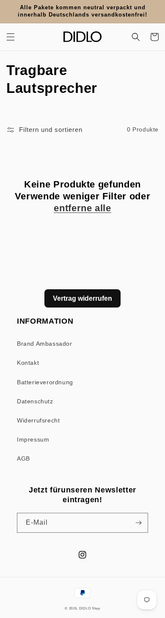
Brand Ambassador (44, 343)
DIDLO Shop (89, 608)
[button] (10, 37)
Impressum (33, 439)
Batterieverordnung (45, 382)
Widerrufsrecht (38, 420)
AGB (23, 458)
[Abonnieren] (138, 523)
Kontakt (28, 362)
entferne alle (82, 208)
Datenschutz (35, 401)
